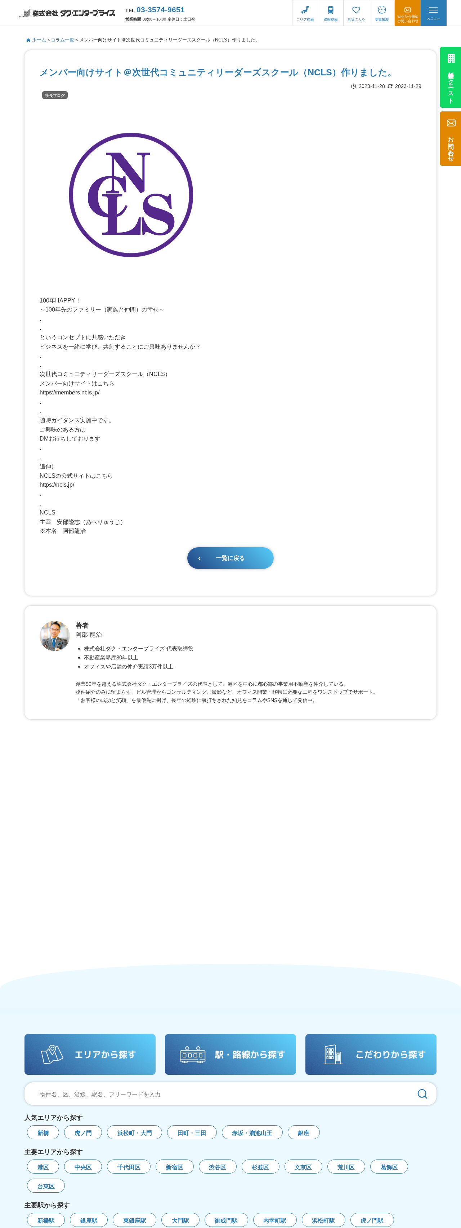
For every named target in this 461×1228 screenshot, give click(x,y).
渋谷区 (217, 1167)
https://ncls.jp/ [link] (57, 485)
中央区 (83, 1167)
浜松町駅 (323, 1221)
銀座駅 (89, 1221)
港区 (43, 1167)
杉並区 (260, 1167)
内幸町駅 (274, 1221)
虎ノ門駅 (372, 1221)
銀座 (303, 1133)
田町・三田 (192, 1133)
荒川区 (346, 1167)
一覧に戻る (230, 558)
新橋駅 (46, 1221)
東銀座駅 (134, 1221)
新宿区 (174, 1167)
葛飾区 (389, 1167)
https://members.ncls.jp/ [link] (69, 392)
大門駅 (180, 1221)
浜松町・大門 (134, 1133)
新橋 (43, 1133)
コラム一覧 (62, 40)
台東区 (46, 1186)
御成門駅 (226, 1221)
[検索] (422, 1093)
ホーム (39, 40)
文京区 (303, 1167)
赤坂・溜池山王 (252, 1133)
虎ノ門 (83, 1133)
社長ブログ (55, 95)
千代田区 (128, 1167)
